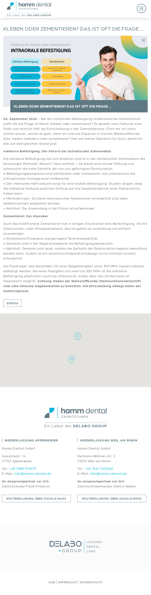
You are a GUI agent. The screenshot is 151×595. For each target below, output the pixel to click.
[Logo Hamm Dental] (29, 9)
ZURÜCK (12, 303)
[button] (111, 9)
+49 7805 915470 (22, 468)
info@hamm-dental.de (32, 473)
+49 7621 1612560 (99, 468)
